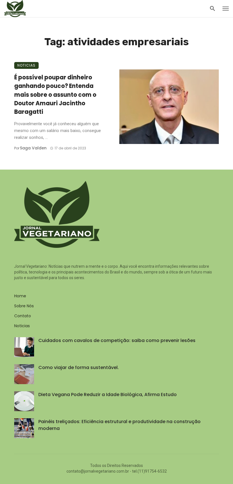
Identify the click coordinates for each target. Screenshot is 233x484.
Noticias (26, 65)
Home (20, 296)
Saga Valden (33, 148)
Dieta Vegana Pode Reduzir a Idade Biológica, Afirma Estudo (107, 394)
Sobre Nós (24, 306)
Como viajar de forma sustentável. (78, 367)
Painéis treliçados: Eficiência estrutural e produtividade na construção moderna (119, 425)
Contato (22, 316)
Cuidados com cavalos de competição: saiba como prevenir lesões (116, 340)
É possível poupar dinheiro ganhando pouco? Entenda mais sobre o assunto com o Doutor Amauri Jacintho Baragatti (55, 94)
